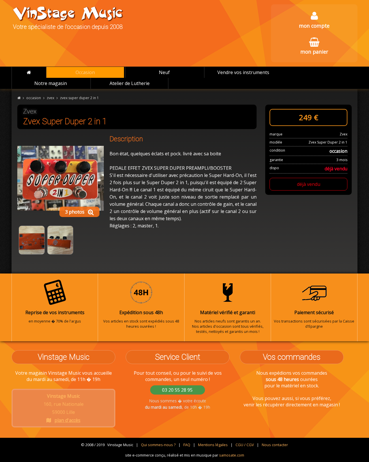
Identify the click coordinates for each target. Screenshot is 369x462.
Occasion (85, 72)
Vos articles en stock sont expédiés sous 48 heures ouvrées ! (141, 319)
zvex (50, 97)
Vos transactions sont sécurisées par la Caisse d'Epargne (314, 319)
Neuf (164, 72)
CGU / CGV (245, 444)
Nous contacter (275, 444)
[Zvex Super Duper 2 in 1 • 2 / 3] (32, 240)
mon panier (314, 51)
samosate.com (231, 455)
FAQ (186, 444)
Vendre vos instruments (243, 72)
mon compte (314, 25)
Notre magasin (50, 83)
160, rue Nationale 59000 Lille (64, 408)
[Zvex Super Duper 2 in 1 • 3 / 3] (60, 240)
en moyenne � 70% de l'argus (54, 316)
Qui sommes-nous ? (158, 444)
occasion (33, 97)
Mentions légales (213, 444)
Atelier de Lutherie (130, 83)
